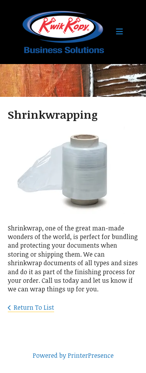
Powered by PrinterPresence (73, 355)
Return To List (34, 307)
